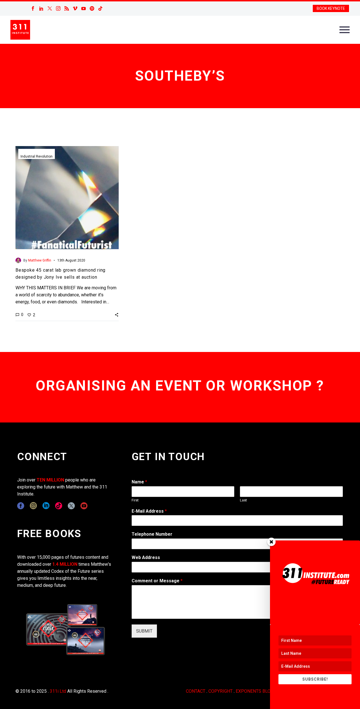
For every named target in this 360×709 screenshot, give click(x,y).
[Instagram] (58, 8)
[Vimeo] (75, 8)
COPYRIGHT (220, 691)
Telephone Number (152, 534)
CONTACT (195, 691)
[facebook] (20, 505)
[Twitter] (50, 8)
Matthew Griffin (39, 260)
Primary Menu (344, 30)
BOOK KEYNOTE (331, 8)
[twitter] (71, 505)
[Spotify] (92, 8)
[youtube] (83, 505)
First (135, 500)
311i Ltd (58, 691)
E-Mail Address (149, 511)
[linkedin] (46, 505)
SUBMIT (144, 631)
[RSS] (66, 8)
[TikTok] (100, 8)
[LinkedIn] (41, 8)
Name (139, 482)
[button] (116, 314)
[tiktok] (58, 505)
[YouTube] (83, 8)
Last (243, 500)
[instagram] (33, 505)
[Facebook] (33, 8)
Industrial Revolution (37, 156)
